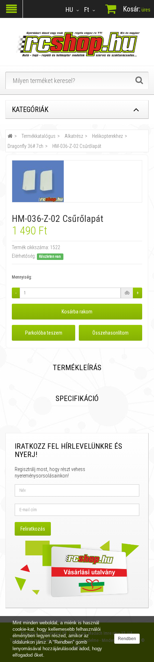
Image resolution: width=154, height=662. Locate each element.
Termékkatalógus (38, 136)
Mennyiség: (22, 277)
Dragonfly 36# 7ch (25, 146)
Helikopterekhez (107, 136)
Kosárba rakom (77, 311)
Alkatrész (73, 136)
